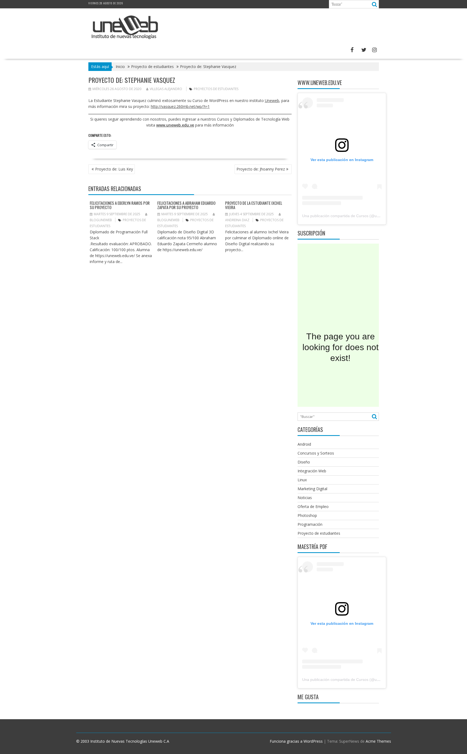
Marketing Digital (312, 488)
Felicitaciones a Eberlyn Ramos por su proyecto (120, 205)
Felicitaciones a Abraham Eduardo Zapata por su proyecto (186, 205)
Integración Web (312, 470)
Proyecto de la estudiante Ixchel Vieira (253, 205)
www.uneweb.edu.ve (175, 125)
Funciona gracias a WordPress (296, 741)
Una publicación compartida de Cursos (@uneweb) (345, 216)
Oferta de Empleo (313, 506)
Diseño (304, 462)
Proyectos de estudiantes (216, 89)
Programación (310, 524)
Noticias (305, 497)
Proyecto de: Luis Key (114, 169)
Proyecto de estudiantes (319, 533)
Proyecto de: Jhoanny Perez (260, 169)
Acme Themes (378, 741)
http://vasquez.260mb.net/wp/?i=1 (180, 106)
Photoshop (307, 515)
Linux (302, 479)
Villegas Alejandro (166, 89)
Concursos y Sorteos (316, 453)
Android (304, 444)
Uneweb (272, 100)
